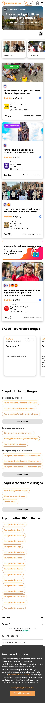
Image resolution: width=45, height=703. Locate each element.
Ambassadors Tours (17, 105)
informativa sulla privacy (19, 674)
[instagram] (3, 636)
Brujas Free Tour (16, 223)
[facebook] (7, 636)
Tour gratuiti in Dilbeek (13, 586)
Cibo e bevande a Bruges (14, 496)
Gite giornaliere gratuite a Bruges (18, 433)
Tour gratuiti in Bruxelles (14, 524)
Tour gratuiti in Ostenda (14, 563)
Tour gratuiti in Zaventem (15, 602)
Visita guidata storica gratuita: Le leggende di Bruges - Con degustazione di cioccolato (22, 293)
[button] (14, 49)
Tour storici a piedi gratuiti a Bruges (19, 408)
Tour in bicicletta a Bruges (15, 444)
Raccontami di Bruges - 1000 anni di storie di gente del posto (22, 92)
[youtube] (12, 636)
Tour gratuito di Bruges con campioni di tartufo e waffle (19, 151)
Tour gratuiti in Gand (13, 530)
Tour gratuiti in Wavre (13, 580)
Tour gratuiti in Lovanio (14, 541)
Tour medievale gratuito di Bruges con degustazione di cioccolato (22, 210)
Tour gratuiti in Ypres (13, 574)
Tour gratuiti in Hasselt (13, 558)
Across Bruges (15, 164)
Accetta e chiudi (23, 693)
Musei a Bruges (10, 501)
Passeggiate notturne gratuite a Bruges (21, 438)
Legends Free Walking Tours (20, 307)
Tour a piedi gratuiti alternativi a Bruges (21, 414)
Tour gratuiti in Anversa (14, 535)
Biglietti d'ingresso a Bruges (16, 490)
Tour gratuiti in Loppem (14, 608)
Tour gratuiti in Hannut (13, 591)
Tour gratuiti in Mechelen (14, 552)
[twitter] (17, 636)
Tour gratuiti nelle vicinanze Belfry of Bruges (22, 467)
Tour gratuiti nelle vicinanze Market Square (22, 455)
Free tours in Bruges (17, 9)
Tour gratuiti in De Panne (14, 597)
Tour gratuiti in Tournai (13, 569)
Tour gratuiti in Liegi (12, 547)
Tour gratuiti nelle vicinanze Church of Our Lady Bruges (23, 461)
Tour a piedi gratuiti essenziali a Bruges (20, 403)
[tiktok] (21, 636)
